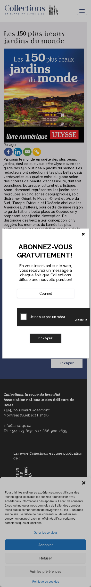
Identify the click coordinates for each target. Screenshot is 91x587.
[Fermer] (83, 234)
